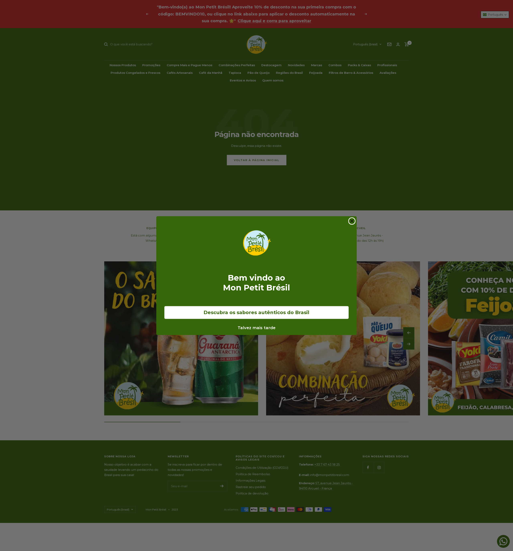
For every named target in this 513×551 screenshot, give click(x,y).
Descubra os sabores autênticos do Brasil (256, 312)
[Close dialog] (352, 221)
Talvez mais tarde (257, 327)
